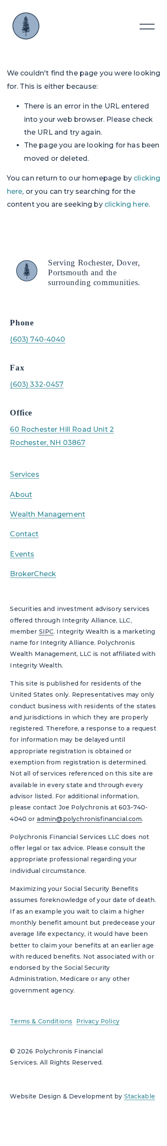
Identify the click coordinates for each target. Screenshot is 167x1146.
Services (24, 474)
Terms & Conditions (41, 1021)
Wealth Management (47, 514)
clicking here (126, 204)
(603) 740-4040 (37, 339)
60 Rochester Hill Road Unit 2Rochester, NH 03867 (62, 435)
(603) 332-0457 (36, 384)
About (21, 494)
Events (22, 554)
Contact (24, 534)
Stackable (139, 1096)
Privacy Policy (97, 1021)
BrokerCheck (33, 574)
